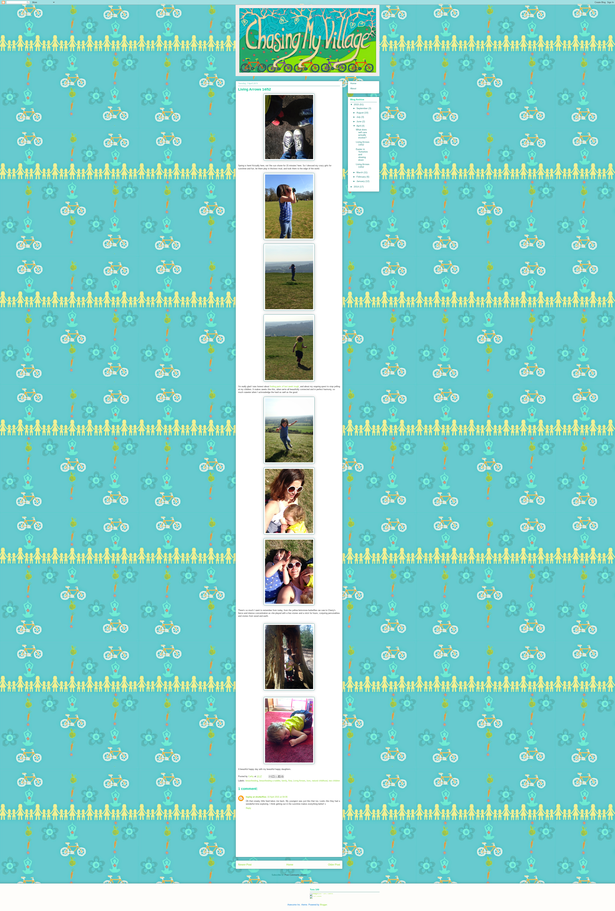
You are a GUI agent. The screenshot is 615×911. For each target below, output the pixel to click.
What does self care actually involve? (361, 133)
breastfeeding (252, 780)
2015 (357, 104)
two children (334, 780)
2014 (357, 186)
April (359, 125)
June (359, 121)
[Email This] (270, 776)
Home (289, 864)
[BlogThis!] (273, 776)
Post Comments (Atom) (296, 875)
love (309, 780)
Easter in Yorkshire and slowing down (362, 154)
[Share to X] (276, 776)
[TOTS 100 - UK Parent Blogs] (323, 893)
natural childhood (320, 780)
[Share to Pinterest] (282, 776)
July (359, 117)
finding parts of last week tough (284, 386)
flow (290, 780)
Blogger (323, 904)
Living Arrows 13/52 (362, 165)
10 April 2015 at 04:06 (277, 797)
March (360, 172)
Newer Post (244, 864)
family (284, 780)
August (360, 112)
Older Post (334, 864)
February (361, 176)
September (362, 108)
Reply (248, 808)
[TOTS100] (315, 896)
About (353, 88)
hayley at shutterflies (256, 797)
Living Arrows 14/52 (362, 143)
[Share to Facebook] (279, 776)
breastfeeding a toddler (269, 780)
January (361, 181)
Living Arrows (299, 780)
